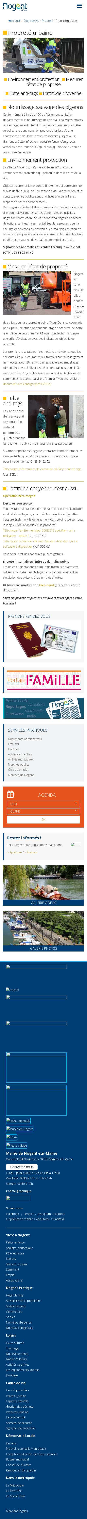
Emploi (10, 1275)
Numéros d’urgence (19, 1322)
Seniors (11, 1259)
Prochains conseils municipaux (26, 1449)
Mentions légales (17, 1511)
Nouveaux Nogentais (19, 1328)
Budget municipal (17, 1459)
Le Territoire (14, 1491)
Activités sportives (17, 1364)
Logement (12, 1269)
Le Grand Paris (15, 1496)
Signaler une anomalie (20, 1428)
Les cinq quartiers (17, 1390)
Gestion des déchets (19, 1406)
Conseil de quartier (18, 1465)
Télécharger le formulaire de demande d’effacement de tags (42, 469)
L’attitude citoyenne (62, 93)
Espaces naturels (17, 1401)
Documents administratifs (25, 739)
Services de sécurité (19, 1423)
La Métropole (15, 1485)
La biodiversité (15, 1417)
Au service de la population (23, 1301)
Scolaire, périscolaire (19, 1248)
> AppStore (14, 852)
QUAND (15, 811)
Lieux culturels (15, 1343)
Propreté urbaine (17, 1412)
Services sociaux (16, 1264)
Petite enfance (15, 1242)
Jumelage (12, 1375)
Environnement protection (34, 79)
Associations (14, 1280)
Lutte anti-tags (23, 93)
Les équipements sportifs (22, 1370)
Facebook (12, 1214)
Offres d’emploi (18, 769)
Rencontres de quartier (21, 1470)
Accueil (15, 20)
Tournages (13, 1348)
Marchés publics (18, 764)
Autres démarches (20, 754)
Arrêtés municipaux (20, 759)
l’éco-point (46, 585)
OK (44, 819)
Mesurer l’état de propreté (54, 81)
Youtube (58, 1214)
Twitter (29, 1214)
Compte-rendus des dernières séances (31, 1454)
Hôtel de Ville (14, 1295)
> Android (30, 852)
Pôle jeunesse (15, 1253)
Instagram (44, 1214)
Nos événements (17, 1354)
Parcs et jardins (16, 1396)
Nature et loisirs (16, 1359)
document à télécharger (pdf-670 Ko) (27, 384)
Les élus (11, 1443)
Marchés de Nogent (21, 775)
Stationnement (15, 1306)
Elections (14, 749)
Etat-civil (13, 744)
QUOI (13, 804)
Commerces (14, 1312)
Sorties (10, 1317)
